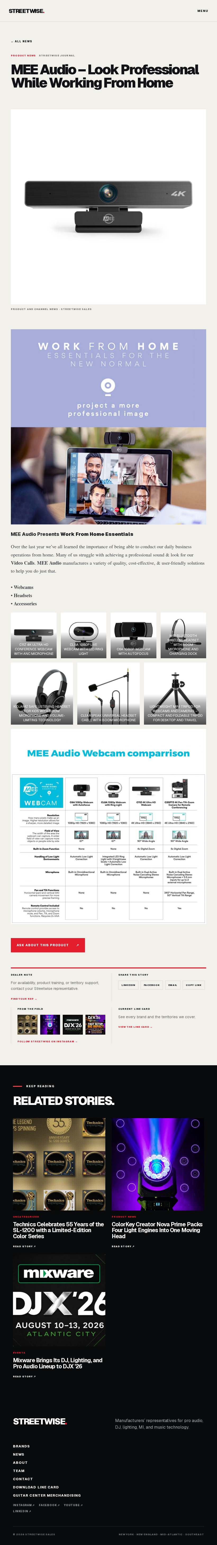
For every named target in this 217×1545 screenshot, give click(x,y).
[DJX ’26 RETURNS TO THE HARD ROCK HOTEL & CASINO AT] (73, 1025)
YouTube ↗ (73, 1505)
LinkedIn (128, 985)
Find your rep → (24, 998)
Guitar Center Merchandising (47, 1495)
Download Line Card (36, 1487)
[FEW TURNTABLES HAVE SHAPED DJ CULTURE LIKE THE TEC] (27, 1025)
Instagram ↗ (24, 1505)
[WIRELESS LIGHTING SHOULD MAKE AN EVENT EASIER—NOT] (95, 1025)
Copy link (193, 985)
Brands (21, 1446)
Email (173, 985)
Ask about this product (48, 945)
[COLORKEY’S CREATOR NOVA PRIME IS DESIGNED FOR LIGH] (50, 1025)
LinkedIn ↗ (22, 1511)
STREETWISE (26, 11)
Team (19, 1471)
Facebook (152, 985)
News (18, 1454)
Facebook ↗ (49, 1505)
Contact (23, 1479)
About (20, 1462)
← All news (21, 41)
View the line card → (135, 1027)
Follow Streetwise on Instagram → (47, 1041)
